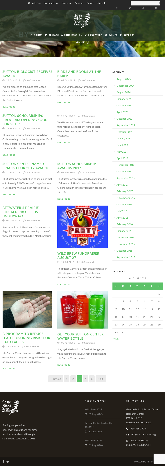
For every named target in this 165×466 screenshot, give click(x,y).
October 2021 (124, 131)
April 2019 (122, 158)
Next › (100, 378)
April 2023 (122, 111)
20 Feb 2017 (13, 172)
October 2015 (124, 250)
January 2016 (123, 230)
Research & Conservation (65, 34)
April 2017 (122, 184)
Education (95, 34)
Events (113, 34)
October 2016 (124, 204)
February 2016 (124, 224)
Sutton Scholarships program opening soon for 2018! (25, 120)
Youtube (79, 3)
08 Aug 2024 (95, 445)
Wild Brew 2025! (93, 409)
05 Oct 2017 (68, 80)
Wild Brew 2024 (93, 440)
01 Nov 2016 (68, 172)
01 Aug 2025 (95, 413)
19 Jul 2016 (67, 262)
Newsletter (53, 3)
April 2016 (122, 217)
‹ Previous (55, 378)
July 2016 (121, 210)
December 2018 (125, 164)
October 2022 (124, 118)
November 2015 (125, 243)
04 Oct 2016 (13, 220)
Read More (8, 107)
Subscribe (102, 3)
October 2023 (124, 105)
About (38, 34)
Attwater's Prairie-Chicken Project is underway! (21, 212)
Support (129, 34)
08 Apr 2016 (68, 343)
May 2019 (122, 151)
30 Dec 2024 (95, 431)
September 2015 (125, 257)
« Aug (115, 338)
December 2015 (125, 237)
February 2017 (124, 191)
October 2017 (124, 171)
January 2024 (123, 98)
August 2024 (123, 92)
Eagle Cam (36, 3)
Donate (90, 3)
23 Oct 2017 (13, 80)
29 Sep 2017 (13, 128)
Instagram (66, 3)
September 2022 (125, 125)
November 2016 (125, 197)
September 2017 (125, 177)
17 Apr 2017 (68, 116)
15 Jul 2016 (12, 346)
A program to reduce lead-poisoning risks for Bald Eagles (26, 338)
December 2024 (125, 85)
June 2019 (122, 144)
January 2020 (123, 138)
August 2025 (123, 78)
